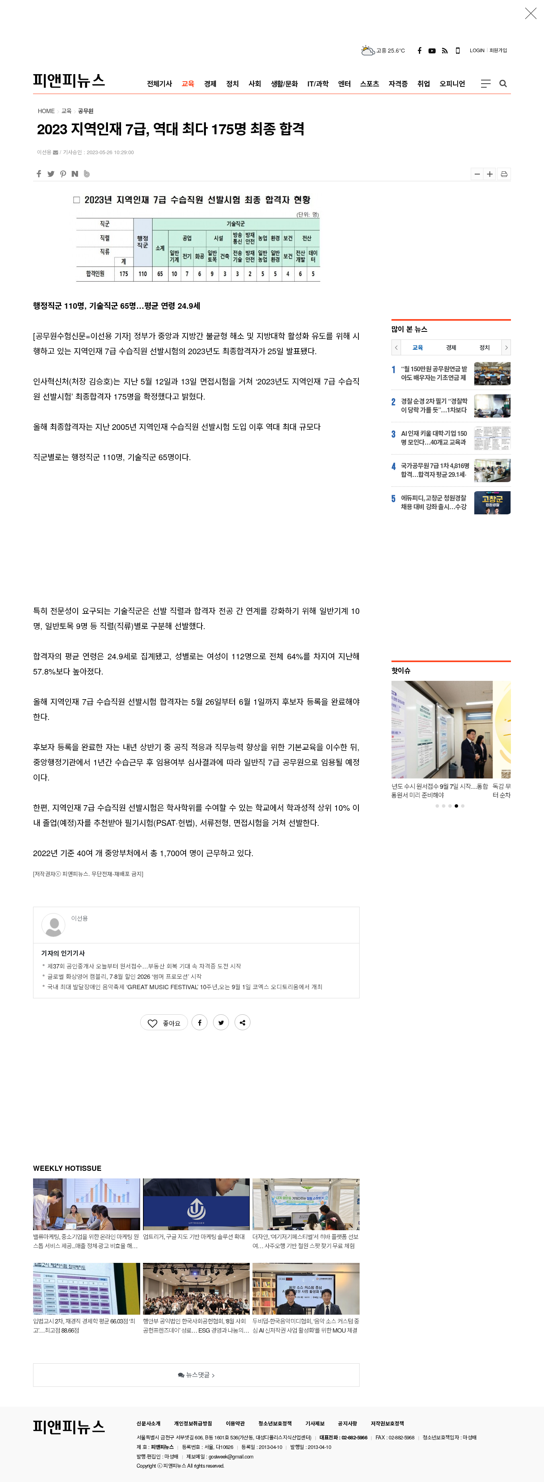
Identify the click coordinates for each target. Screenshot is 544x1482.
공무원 (86, 111)
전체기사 (159, 83)
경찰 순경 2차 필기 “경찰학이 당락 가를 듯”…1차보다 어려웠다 (434, 405)
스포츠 (369, 83)
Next (506, 347)
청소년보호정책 (275, 1423)
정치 (232, 83)
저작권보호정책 (387, 1423)
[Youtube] (432, 50)
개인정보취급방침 (193, 1423)
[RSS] (444, 50)
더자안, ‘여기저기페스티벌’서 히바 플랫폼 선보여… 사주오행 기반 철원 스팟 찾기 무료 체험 (305, 1241)
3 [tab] (453, 806)
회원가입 (498, 50)
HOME (46, 110)
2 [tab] (447, 806)
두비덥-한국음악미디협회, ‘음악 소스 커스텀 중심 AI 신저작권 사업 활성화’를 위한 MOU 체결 (305, 1325)
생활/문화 (284, 83)
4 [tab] (460, 806)
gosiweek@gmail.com (231, 1456)
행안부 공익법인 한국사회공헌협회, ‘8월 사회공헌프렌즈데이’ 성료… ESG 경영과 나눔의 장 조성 (196, 1325)
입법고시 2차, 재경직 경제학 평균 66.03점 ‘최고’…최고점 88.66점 (84, 1325)
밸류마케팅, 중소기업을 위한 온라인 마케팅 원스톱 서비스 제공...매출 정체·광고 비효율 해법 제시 (86, 1241)
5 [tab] (466, 806)
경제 (210, 83)
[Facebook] (419, 50)
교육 (188, 83)
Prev (396, 347)
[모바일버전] (457, 50)
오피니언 (452, 83)
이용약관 (235, 1423)
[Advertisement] (272, 18)
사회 (255, 83)
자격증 (398, 83)
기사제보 (315, 1423)
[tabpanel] (451, 742)
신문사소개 (148, 1423)
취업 (423, 83)
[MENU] (486, 84)
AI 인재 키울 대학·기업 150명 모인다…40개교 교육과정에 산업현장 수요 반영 (434, 438)
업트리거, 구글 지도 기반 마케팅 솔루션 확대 (194, 1236)
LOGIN (477, 50)
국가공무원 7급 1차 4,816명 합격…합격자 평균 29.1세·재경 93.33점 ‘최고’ (435, 470)
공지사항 (347, 1423)
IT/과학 (318, 83)
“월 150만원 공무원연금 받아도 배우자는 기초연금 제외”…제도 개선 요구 (434, 373)
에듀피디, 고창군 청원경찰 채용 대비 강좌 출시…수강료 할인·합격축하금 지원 (433, 502)
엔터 (344, 83)
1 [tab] (440, 806)
